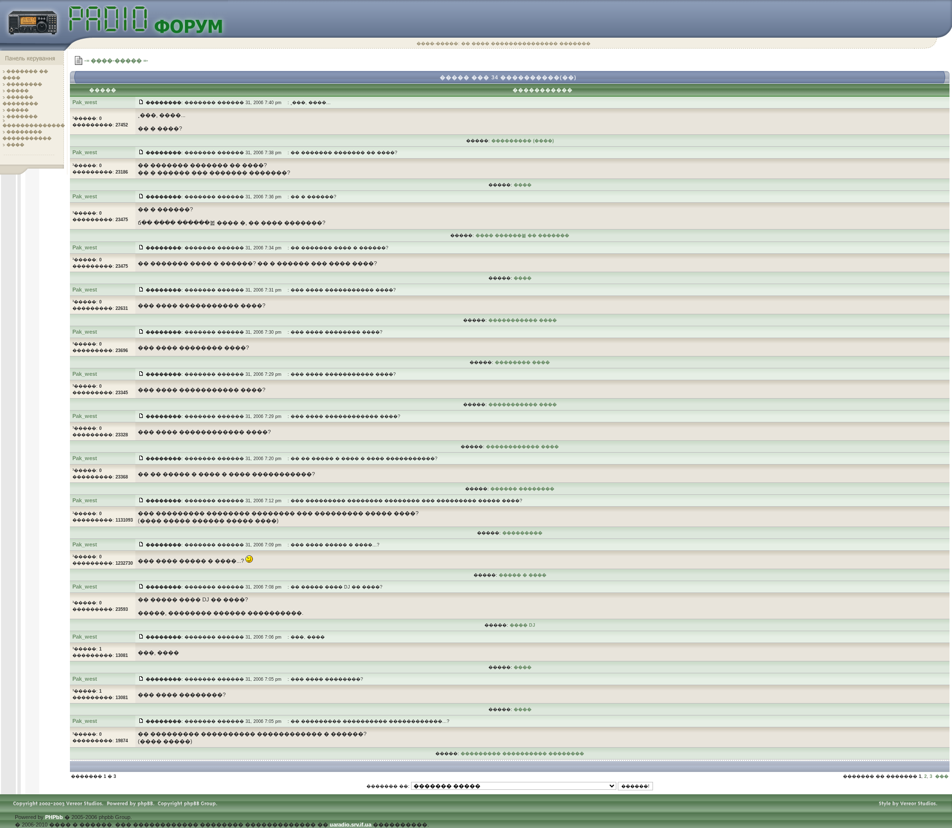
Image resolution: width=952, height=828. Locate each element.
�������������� (33, 125)
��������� (522, 533)
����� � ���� (522, 575)
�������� (24, 84)
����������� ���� (522, 320)
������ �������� (522, 488)
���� (15, 144)
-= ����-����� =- (116, 60)
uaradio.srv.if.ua (350, 825)
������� (22, 116)
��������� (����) (522, 140)
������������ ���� (522, 446)
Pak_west (84, 102)
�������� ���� (522, 362)
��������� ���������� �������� (522, 753)
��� (942, 776)
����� (17, 90)
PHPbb (54, 817)
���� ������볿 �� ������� (522, 235)
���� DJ (522, 625)
